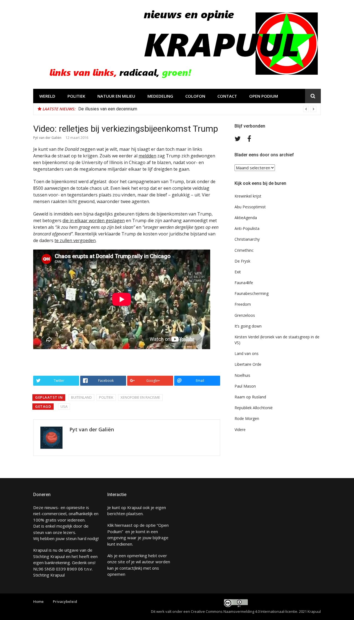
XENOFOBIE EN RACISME (140, 397)
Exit (238, 271)
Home (38, 601)
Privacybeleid (65, 601)
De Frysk (242, 261)
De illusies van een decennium (107, 108)
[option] (197, 109)
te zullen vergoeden (75, 240)
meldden (147, 156)
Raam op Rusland (250, 397)
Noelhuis (242, 375)
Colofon (195, 96)
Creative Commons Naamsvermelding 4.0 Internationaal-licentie (244, 611)
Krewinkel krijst (248, 196)
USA (64, 406)
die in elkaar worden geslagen (94, 220)
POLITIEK (76, 96)
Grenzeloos (245, 315)
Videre (240, 429)
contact (126, 568)
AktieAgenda (246, 217)
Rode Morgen (247, 418)
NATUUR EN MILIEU (116, 96)
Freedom (243, 304)
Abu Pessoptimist (250, 206)
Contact (227, 96)
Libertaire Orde (248, 364)
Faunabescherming (252, 293)
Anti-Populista (247, 228)
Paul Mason (245, 386)
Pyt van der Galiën (47, 137)
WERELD (47, 96)
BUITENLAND (81, 397)
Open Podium (263, 96)
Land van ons (247, 353)
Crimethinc (244, 250)
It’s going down (248, 326)
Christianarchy (247, 239)
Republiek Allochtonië (254, 407)
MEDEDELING (160, 96)
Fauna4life (244, 282)
